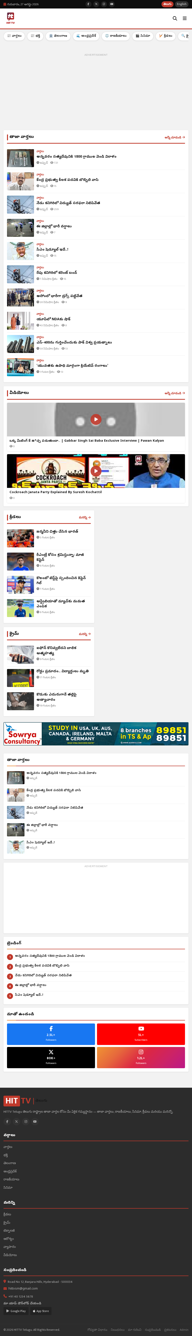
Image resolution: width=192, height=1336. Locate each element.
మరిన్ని (83, 517)
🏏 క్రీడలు (165, 36)
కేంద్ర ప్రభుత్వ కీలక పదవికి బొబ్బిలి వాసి (53, 790)
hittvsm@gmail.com (23, 1289)
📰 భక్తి (35, 36)
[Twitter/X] (16, 1121)
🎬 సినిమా (143, 36)
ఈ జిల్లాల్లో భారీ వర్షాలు (42, 825)
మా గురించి (135, 1330)
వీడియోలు (10, 1255)
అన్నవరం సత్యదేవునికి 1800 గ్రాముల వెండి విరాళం (61, 773)
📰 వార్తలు (14, 36)
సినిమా (8, 1188)
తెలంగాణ (10, 1163)
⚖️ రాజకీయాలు (115, 36)
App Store (42, 1311)
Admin (184, 1330)
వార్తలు (8, 1147)
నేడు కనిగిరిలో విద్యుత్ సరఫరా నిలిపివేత (54, 808)
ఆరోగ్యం (9, 1239)
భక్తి (6, 1155)
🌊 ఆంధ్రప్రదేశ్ (86, 36)
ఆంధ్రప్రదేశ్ (10, 1172)
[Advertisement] (96, 93)
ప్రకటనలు (170, 1330)
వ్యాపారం (10, 1247)
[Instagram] (26, 1121)
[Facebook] (7, 1121)
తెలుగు (168, 4)
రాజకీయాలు (11, 1180)
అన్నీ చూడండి (173, 137)
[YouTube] (35, 1121)
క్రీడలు (7, 1215)
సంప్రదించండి (153, 1330)
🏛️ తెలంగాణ (58, 36)
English (181, 4)
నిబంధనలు (117, 1330)
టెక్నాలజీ (9, 1231)
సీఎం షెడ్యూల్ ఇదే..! (40, 843)
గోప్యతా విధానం (97, 1330)
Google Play (18, 1311)
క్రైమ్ (7, 1223)
